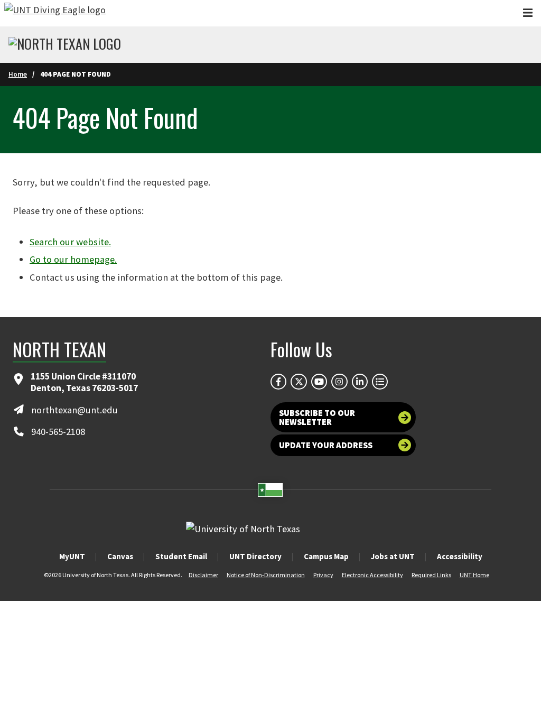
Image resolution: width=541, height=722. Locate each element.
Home (17, 74)
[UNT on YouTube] (319, 382)
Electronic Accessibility (372, 575)
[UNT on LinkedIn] (360, 382)
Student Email (181, 556)
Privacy (323, 575)
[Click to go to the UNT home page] (55, 13)
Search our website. (70, 242)
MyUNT (72, 556)
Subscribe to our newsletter (317, 417)
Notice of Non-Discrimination (266, 575)
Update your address (325, 445)
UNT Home (474, 575)
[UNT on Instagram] (339, 382)
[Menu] (528, 13)
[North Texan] (64, 45)
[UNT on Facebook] (278, 382)
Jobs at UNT (393, 556)
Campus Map (326, 556)
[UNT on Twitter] (298, 382)
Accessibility (459, 556)
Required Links (431, 575)
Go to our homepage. (73, 259)
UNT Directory (255, 556)
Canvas (120, 556)
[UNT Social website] (380, 382)
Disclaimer (203, 575)
